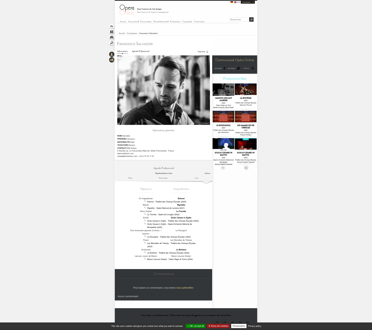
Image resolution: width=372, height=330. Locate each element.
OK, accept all (196, 326)
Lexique (112, 38)
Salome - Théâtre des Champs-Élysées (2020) (166, 201)
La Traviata (181, 211)
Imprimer (201, 51)
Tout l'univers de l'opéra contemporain (153, 12)
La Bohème (181, 249)
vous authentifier (184, 288)
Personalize (239, 326)
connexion (246, 2)
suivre (246, 68)
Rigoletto (181, 204)
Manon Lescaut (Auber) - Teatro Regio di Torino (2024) (170, 259)
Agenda (112, 32)
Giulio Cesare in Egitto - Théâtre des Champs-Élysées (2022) (173, 220)
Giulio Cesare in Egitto (181, 217)
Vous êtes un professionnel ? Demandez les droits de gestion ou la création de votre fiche (186, 315)
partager (218, 68)
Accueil (122, 33)
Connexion (112, 54)
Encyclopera (132, 33)
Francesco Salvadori (148, 33)
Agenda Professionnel (140, 51)
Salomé (181, 198)
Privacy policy (254, 326)
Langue (112, 27)
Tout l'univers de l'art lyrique (149, 9)
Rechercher (112, 43)
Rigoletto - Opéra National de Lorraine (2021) (166, 208)
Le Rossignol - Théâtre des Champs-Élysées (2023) (169, 236)
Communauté (112, 60)
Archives (207, 173)
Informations (122, 51)
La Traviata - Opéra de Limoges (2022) (163, 214)
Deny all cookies (219, 326)
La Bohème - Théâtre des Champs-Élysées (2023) (168, 252)
